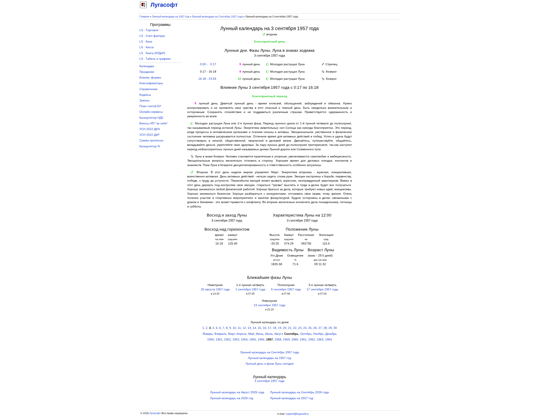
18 (274, 328)
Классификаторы (151, 83)
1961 (303, 339)
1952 (227, 339)
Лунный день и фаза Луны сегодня (269, 363)
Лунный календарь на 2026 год (231, 398)
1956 (261, 339)
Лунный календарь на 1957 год (170, 16)
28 (325, 328)
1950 (210, 339)
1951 (219, 339)
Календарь (146, 66)
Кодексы (145, 94)
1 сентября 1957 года (250, 289)
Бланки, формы (150, 77)
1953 (235, 339)
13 (249, 328)
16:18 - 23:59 (207, 78)
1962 (311, 339)
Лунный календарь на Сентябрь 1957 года (217, 16)
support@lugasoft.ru (297, 413)
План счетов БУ (150, 106)
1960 (294, 339)
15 (259, 328)
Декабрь (331, 333)
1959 (286, 339)
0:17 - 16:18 (207, 71)
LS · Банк (145, 41)
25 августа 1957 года (215, 289)
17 (269, 328)
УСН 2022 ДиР (149, 134)
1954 (244, 339)
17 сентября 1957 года (322, 289)
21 (289, 328)
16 (264, 328)
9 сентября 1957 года (286, 289)
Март (231, 333)
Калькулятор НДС (151, 117)
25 (310, 328)
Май (251, 333)
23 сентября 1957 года (269, 305)
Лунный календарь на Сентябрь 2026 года (299, 392)
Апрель (241, 333)
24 (305, 328)
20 (284, 328)
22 (294, 328)
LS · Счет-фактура (152, 35)
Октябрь (306, 333)
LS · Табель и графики (155, 58)
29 (330, 328)
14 (254, 328)
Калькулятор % (149, 146)
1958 (278, 339)
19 (279, 328)
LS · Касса (146, 47)
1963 (320, 339)
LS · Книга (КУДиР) (152, 53)
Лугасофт (155, 413)
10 (234, 328)
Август (278, 333)
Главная (144, 16)
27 (320, 328)
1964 (328, 339)
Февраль (220, 333)
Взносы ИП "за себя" (153, 123)
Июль (269, 333)
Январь (208, 333)
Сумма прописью (151, 140)
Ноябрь (318, 333)
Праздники (146, 71)
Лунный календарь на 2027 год (291, 398)
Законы (144, 100)
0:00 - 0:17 (207, 64)
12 (244, 328)
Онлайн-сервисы (151, 111)
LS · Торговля (148, 30)
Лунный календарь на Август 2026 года (237, 392)
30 (335, 328)
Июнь (259, 333)
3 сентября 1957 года (269, 381)
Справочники (148, 89)
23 (300, 328)
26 (315, 328)
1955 (252, 339)
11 (239, 328)
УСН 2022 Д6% (149, 129)
